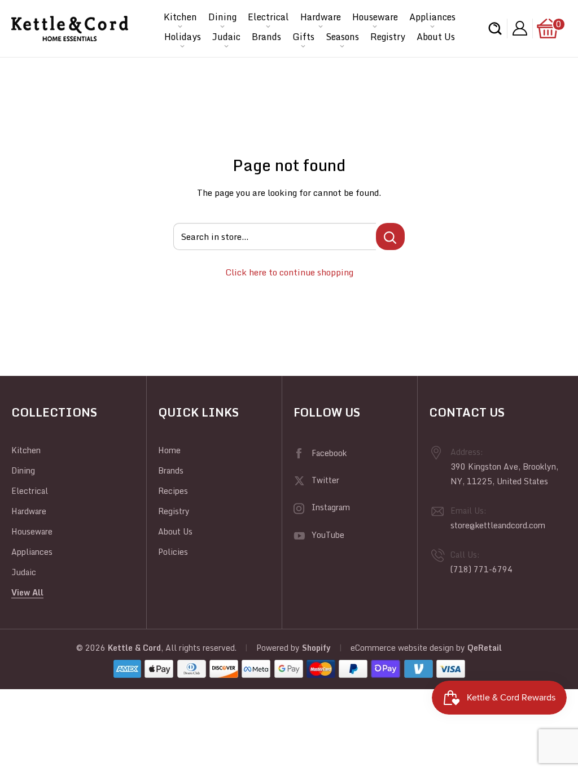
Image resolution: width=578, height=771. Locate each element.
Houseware (375, 17)
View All (27, 592)
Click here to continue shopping (289, 272)
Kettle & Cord (134, 647)
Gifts (303, 36)
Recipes (173, 490)
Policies (173, 551)
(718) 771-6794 (481, 569)
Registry (387, 36)
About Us (436, 36)
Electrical (268, 17)
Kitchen (180, 17)
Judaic (226, 36)
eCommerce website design (402, 647)
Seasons (342, 36)
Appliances (432, 17)
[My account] (520, 28)
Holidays (182, 36)
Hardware (320, 17)
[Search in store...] (390, 236)
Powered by (279, 647)
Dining (222, 17)
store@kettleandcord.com (497, 525)
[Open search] (495, 28)
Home (169, 450)
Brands (266, 36)
